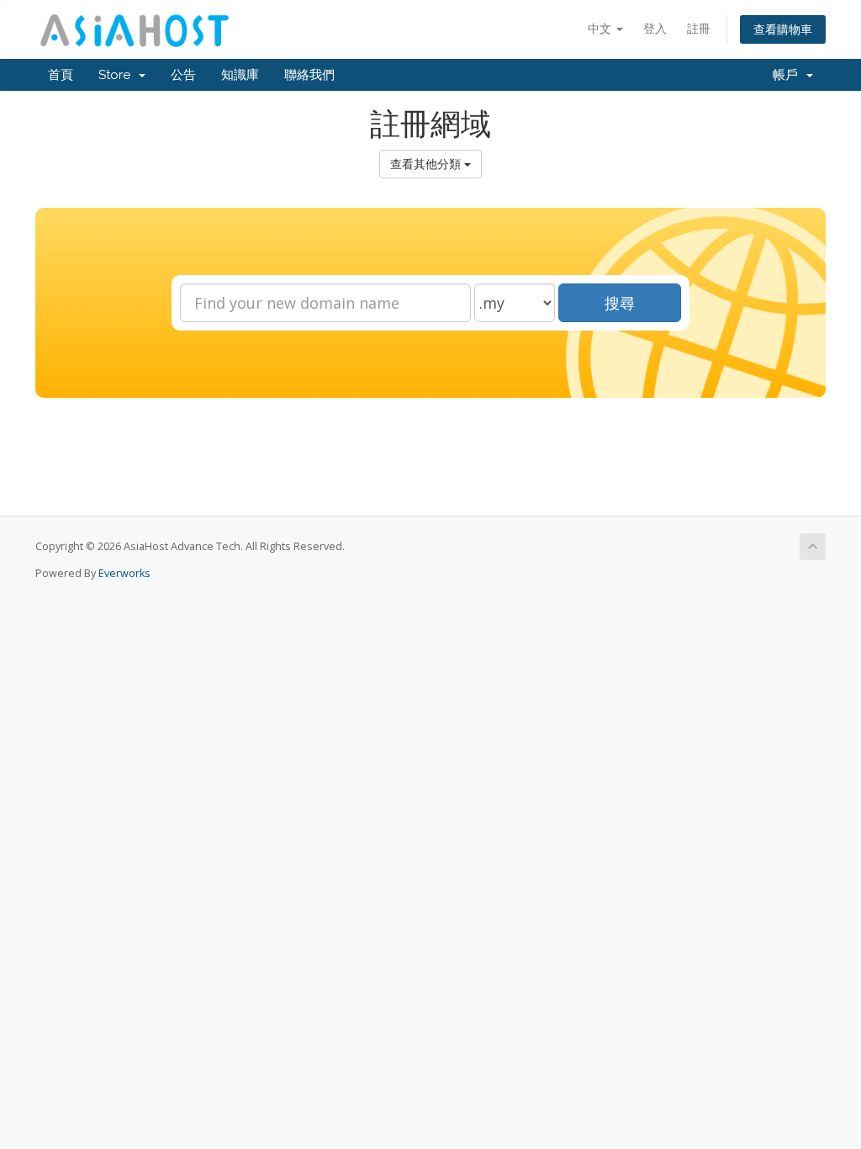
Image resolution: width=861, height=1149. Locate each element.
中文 (601, 28)
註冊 (698, 28)
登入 (655, 28)
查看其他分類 (427, 164)
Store (117, 74)
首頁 (60, 74)
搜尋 (620, 303)
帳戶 (789, 74)
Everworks (124, 573)
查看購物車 (782, 29)
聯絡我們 (309, 74)
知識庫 (240, 74)
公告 (183, 74)
